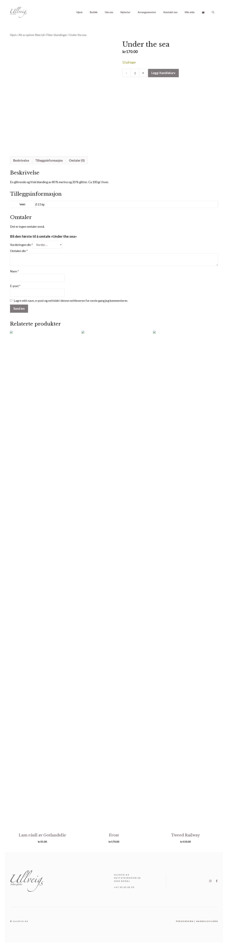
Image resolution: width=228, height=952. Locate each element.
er (190, 921)
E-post (15, 286)
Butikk (93, 12)
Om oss (109, 12)
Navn (14, 271)
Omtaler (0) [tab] (77, 160)
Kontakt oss (170, 12)
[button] (213, 12)
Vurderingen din (21, 245)
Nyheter (125, 12)
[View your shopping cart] (203, 12)
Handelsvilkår (207, 921)
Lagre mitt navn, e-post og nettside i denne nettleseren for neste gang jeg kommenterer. (71, 300)
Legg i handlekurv (163, 73)
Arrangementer (147, 12)
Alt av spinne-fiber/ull (32, 35)
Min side (190, 12)
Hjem (79, 12)
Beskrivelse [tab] (21, 160)
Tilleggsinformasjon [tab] (49, 160)
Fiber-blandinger (57, 35)
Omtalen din (19, 251)
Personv (182, 921)
